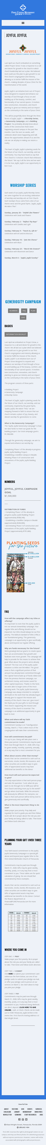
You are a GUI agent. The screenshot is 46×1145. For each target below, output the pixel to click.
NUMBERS (13, 311)
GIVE (23, 317)
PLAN (33, 311)
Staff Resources (30, 1114)
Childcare (7, 1112)
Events (29, 1109)
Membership (27, 1112)
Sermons (18, 1114)
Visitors (15, 1109)
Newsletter (7, 1114)
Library (17, 1112)
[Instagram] (23, 1119)
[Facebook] (19, 1119)
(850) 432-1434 (24, 1127)
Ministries (38, 1112)
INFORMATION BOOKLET (16, 334)
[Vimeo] (26, 1119)
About (6, 1109)
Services (39, 1109)
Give (22, 1109)
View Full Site (23, 1104)
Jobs (41, 1114)
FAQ (24, 311)
